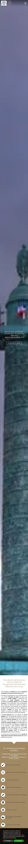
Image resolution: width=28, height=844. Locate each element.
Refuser (9, 840)
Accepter (19, 840)
